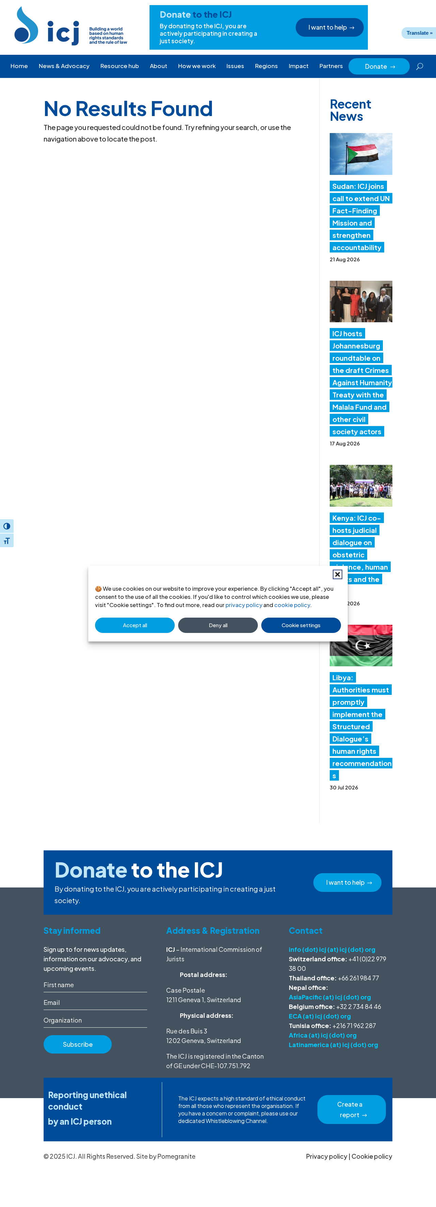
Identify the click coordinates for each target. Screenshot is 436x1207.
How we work (197, 65)
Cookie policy (372, 1156)
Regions (266, 65)
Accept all (135, 625)
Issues (235, 65)
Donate (380, 66)
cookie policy (292, 604)
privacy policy (243, 604)
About (158, 65)
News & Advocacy (64, 65)
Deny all (218, 625)
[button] (337, 574)
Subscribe (78, 1044)
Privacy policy (326, 1156)
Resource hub (119, 65)
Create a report (349, 1109)
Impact (299, 65)
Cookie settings (301, 625)
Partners (331, 65)
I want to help (328, 27)
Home (19, 65)
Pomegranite (176, 1156)
